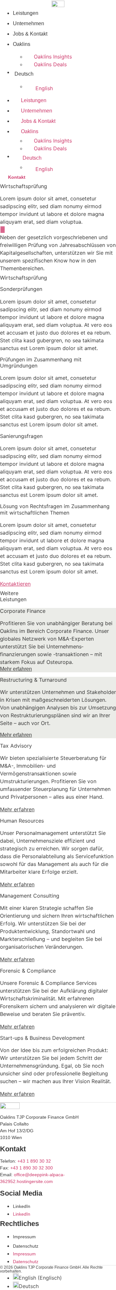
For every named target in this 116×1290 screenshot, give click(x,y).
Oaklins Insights (53, 56)
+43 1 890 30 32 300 (31, 1167)
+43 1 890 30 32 (34, 1161)
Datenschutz (25, 1246)
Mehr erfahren (16, 669)
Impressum (24, 1236)
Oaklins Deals (50, 64)
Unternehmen (28, 23)
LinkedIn (21, 1206)
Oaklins (21, 44)
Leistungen (25, 13)
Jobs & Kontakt (30, 34)
